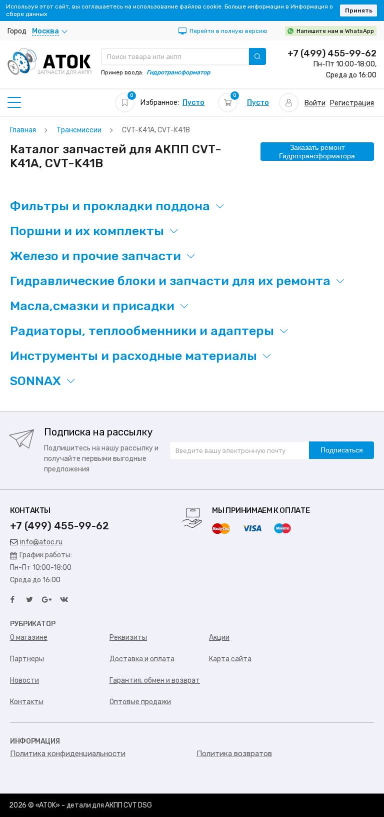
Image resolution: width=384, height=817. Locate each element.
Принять (358, 10)
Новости (24, 680)
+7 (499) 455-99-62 (332, 53)
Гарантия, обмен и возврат (155, 680)
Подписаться (341, 450)
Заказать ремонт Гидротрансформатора (317, 151)
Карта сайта (230, 659)
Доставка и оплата (142, 659)
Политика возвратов (234, 753)
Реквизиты (128, 637)
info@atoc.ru (41, 542)
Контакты (27, 702)
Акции (219, 637)
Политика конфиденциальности (68, 753)
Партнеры (27, 659)
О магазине (29, 637)
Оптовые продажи (140, 702)
